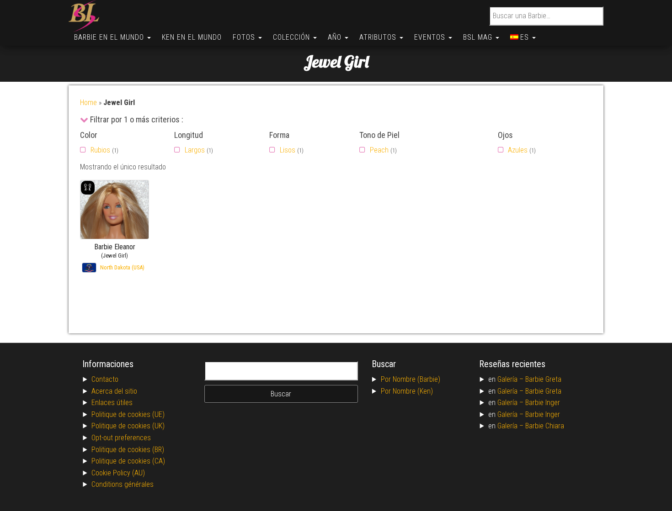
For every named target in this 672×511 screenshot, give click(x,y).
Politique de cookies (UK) (128, 425)
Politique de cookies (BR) (127, 449)
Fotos (245, 37)
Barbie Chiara (544, 425)
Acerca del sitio (114, 391)
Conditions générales (122, 484)
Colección (292, 37)
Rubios (100, 150)
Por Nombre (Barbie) (410, 379)
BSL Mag (479, 37)
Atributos (379, 37)
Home (88, 102)
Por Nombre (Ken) (407, 391)
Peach (379, 150)
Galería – (511, 379)
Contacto (104, 379)
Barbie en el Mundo (110, 37)
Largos (195, 150)
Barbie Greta (543, 379)
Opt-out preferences (121, 437)
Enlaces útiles (112, 402)
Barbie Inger (542, 402)
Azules (518, 150)
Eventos (431, 37)
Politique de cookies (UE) (128, 414)
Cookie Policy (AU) (118, 473)
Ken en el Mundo (192, 37)
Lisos (287, 150)
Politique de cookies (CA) (128, 461)
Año (336, 37)
